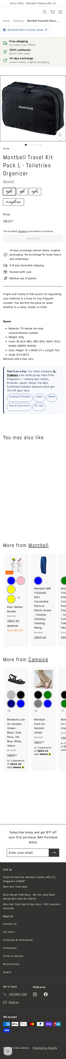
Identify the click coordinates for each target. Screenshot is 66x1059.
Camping (18, 20)
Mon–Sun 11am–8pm (15, 886)
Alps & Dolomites (19, 405)
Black (9, 191)
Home (6, 20)
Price (6, 214)
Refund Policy (11, 964)
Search (7, 972)
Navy (35, 191)
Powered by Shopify (45, 1047)
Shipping (23, 231)
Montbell (8, 181)
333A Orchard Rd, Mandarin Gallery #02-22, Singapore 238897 (29, 879)
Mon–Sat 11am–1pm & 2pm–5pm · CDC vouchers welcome (31, 906)
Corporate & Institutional (18, 939)
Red (22, 191)
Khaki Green (13, 201)
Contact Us (10, 923)
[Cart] (52, 12)
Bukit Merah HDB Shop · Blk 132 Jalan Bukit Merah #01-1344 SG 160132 (29, 896)
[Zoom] (60, 135)
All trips (38, 405)
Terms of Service (13, 956)
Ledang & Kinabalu (20, 396)
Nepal (51, 396)
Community (9, 947)
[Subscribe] (54, 853)
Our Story (9, 931)
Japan (39, 396)
